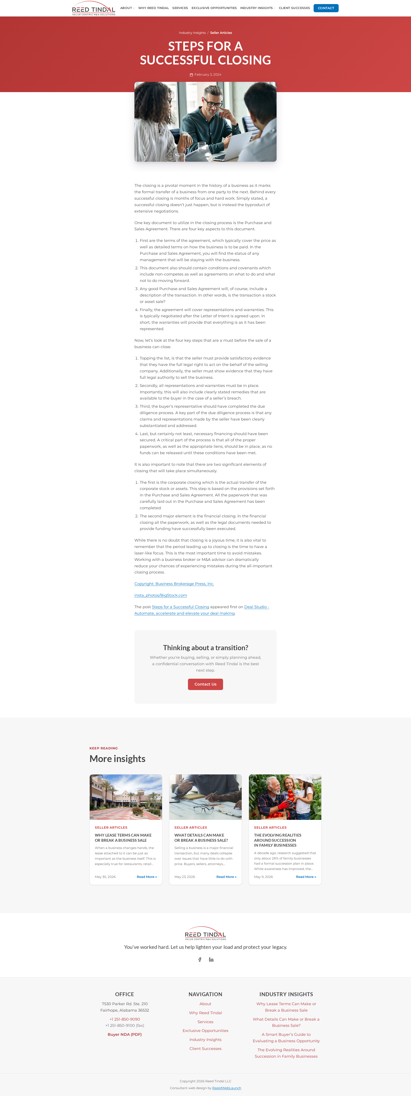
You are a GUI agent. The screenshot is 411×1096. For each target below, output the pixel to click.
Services (180, 8)
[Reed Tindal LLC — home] (93, 8)
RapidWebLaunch (226, 1088)
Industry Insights (256, 8)
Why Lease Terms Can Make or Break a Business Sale (123, 838)
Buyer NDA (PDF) (125, 1034)
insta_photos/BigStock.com (160, 595)
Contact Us (205, 684)
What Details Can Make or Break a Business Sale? (201, 838)
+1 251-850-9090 (125, 1019)
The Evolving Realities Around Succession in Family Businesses (277, 840)
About (126, 8)
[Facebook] (200, 959)
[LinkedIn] (211, 959)
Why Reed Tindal (153, 8)
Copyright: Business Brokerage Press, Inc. (174, 583)
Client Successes (294, 8)
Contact (326, 8)
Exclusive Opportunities (214, 8)
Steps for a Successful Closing (180, 606)
